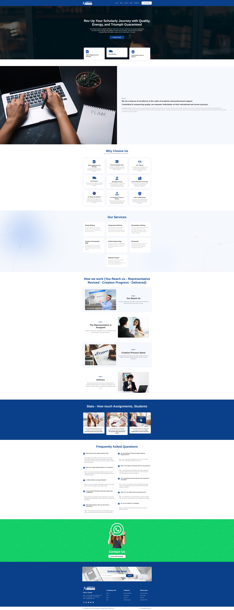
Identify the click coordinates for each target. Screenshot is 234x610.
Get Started (147, 3)
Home (116, 2)
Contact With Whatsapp (117, 556)
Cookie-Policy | (104, 608)
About (121, 2)
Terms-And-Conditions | (95, 608)
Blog (107, 599)
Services (126, 2)
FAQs (131, 2)
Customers (142, 597)
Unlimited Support (127, 599)
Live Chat (125, 597)
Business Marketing (127, 593)
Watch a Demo (143, 595)
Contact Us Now (117, 37)
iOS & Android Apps (144, 593)
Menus (107, 595)
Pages (107, 597)
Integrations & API (143, 599)
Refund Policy (111, 608)
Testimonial (136, 2)
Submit (130, 575)
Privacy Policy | (86, 608)
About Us (108, 593)
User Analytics (126, 595)
